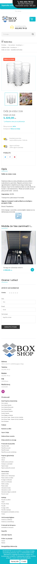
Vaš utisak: (4, 314)
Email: (3, 306)
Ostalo (3, 514)
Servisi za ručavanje (6, 481)
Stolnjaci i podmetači (6, 464)
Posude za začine (5, 499)
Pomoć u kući (4, 494)
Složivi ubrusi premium (7, 462)
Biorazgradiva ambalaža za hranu (10, 512)
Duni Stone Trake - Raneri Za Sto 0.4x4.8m (12, 419)
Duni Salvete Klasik (6, 409)
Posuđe (3, 505)
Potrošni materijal (6, 510)
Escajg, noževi (5, 507)
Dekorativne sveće (6, 490)
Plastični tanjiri (5, 450)
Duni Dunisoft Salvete (7, 411)
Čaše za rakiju (5, 484)
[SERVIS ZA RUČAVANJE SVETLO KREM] (18, 247)
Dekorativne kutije (6, 488)
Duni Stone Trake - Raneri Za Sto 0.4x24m (12, 417)
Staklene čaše (5, 473)
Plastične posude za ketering (8, 452)
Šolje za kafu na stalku (7, 477)
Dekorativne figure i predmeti (8, 492)
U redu (23, 561)
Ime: (2, 299)
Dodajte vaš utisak (9, 115)
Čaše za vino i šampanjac (8, 475)
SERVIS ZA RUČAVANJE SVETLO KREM (17, 267)
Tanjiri (3, 501)
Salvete (3, 457)
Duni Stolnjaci (5, 421)
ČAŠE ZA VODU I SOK (13, 111)
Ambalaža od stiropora (7, 527)
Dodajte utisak (10, 327)
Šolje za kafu (4, 486)
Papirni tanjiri (4, 466)
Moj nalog (18, 11)
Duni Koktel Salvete (6, 405)
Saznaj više (15, 561)
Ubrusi (3, 460)
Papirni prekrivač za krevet (8, 468)
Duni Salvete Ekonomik (7, 407)
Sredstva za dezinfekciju (7, 521)
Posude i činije (5, 503)
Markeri (3, 542)
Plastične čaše (5, 446)
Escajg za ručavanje (6, 479)
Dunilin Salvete (5, 413)
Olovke (3, 540)
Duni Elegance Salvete (7, 415)
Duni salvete (4, 403)
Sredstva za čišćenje (6, 519)
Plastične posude (5, 448)
